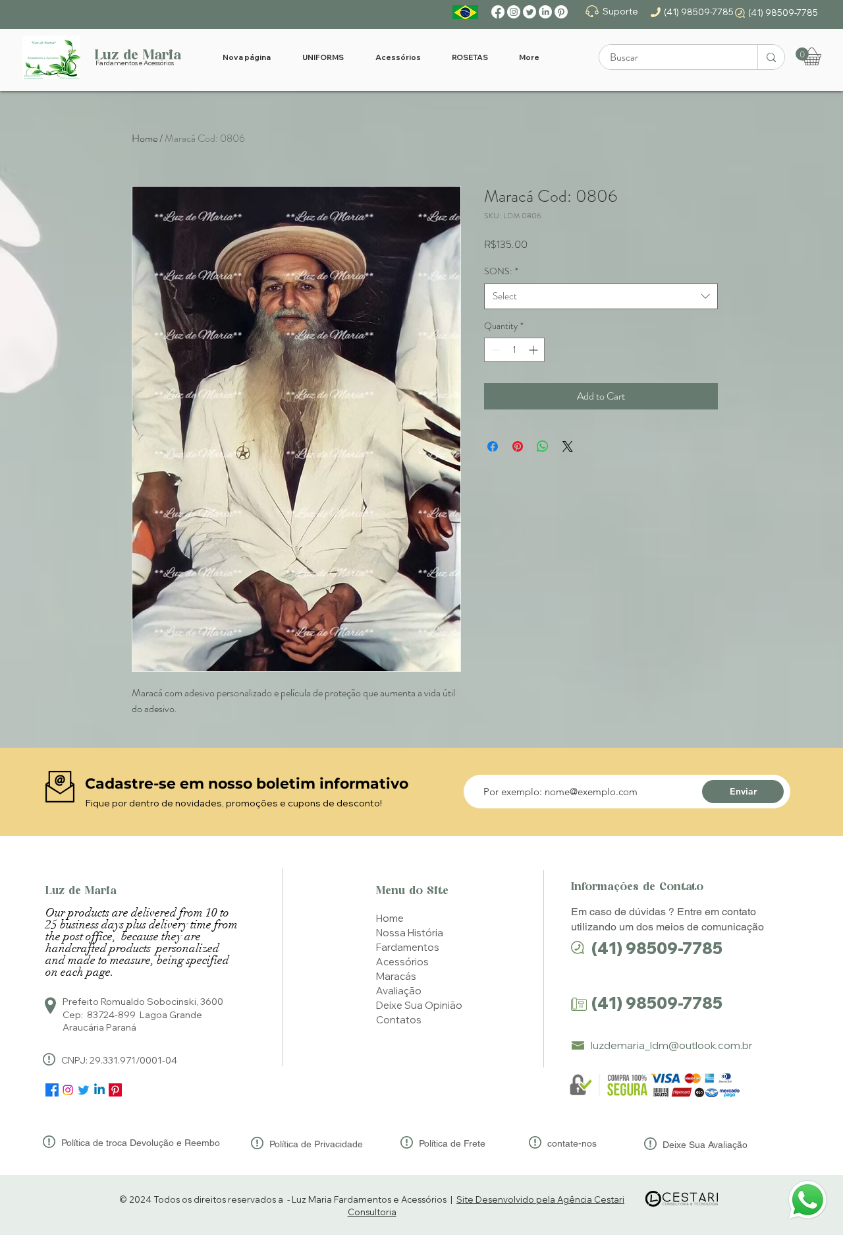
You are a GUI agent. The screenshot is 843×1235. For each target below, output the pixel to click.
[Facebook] (497, 11)
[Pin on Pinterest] (518, 446)
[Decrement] (494, 349)
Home (144, 138)
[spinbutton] (514, 349)
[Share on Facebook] (493, 446)
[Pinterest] (561, 11)
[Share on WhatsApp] (543, 446)
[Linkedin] (99, 1090)
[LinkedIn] (545, 11)
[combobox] (601, 296)
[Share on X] (568, 446)
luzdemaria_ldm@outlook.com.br (672, 1045)
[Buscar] (770, 57)
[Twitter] (529, 11)
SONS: (501, 271)
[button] (802, 54)
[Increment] (534, 349)
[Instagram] (513, 11)
